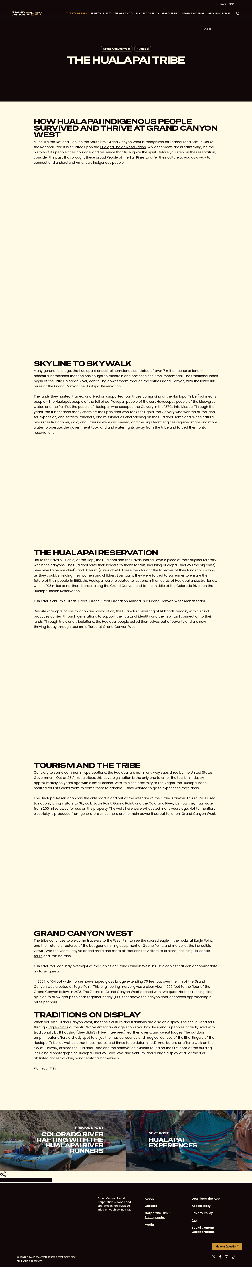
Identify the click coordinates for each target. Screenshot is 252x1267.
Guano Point (123, 803)
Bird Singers (193, 1037)
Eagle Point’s (58, 1027)
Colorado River (161, 803)
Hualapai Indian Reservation (123, 147)
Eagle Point (102, 803)
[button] (180, 16)
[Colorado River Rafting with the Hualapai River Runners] (63, 1140)
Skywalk (85, 803)
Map (231, 3)
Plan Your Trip (45, 1068)
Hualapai (143, 49)
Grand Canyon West (116, 49)
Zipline (95, 991)
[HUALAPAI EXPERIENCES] (189, 1140)
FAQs (223, 3)
